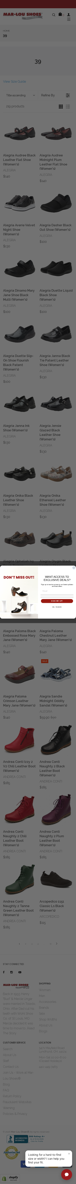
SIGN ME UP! (57, 601)
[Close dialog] (74, 568)
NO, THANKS (57, 606)
